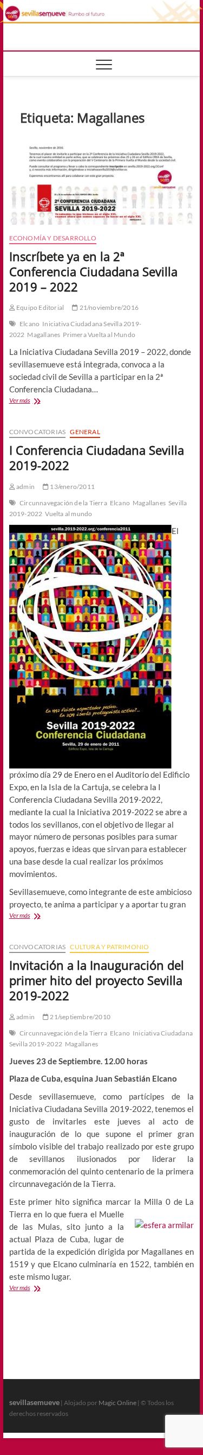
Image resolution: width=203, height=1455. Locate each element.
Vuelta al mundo (68, 514)
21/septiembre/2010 (79, 1017)
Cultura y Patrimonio (109, 947)
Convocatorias (37, 432)
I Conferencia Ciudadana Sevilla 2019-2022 (96, 457)
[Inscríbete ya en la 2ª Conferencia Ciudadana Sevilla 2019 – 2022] (101, 181)
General (85, 432)
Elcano (29, 324)
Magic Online (117, 1403)
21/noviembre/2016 (108, 307)
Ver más (35, 401)
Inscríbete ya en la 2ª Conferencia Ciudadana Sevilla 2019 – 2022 (93, 271)
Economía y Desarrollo (52, 238)
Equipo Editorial (39, 307)
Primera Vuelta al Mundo (99, 335)
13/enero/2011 (72, 486)
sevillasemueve (34, 1402)
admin (25, 486)
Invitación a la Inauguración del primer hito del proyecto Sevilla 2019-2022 (96, 980)
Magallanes (43, 335)
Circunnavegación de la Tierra (63, 503)
